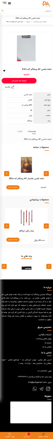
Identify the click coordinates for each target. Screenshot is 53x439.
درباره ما (48, 342)
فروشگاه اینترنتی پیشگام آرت (39, 22)
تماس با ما (46, 346)
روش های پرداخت (43, 338)
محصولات (28, 22)
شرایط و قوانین (45, 334)
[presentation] (46, 173)
